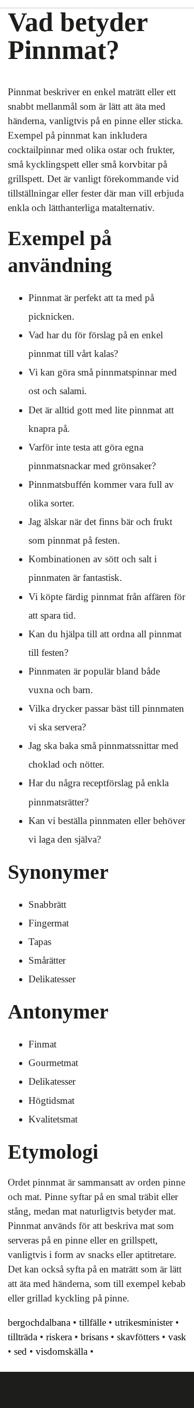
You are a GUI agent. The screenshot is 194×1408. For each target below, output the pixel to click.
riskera (59, 1336)
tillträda (22, 1336)
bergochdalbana (39, 1322)
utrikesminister (144, 1322)
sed (20, 1351)
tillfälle (92, 1322)
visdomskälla (61, 1351)
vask (177, 1336)
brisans (94, 1336)
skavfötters (138, 1336)
